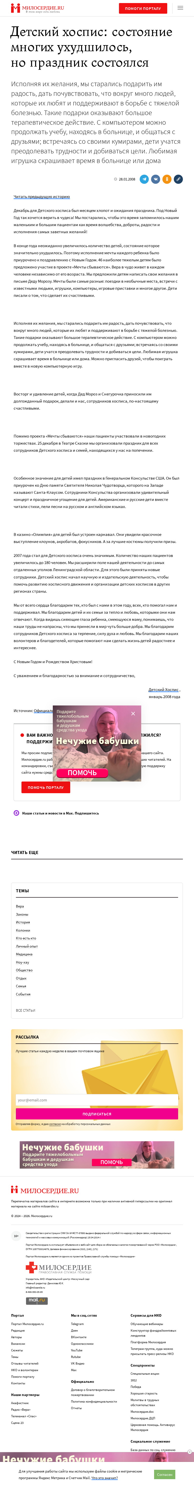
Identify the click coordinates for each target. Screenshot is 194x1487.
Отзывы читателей (24, 1363)
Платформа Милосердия (148, 1342)
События (23, 994)
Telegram (77, 1324)
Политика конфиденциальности (94, 1401)
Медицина (24, 954)
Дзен (74, 1330)
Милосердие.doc (142, 1411)
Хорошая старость (144, 1393)
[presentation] (97, 1100)
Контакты (18, 1383)
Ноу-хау (22, 962)
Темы (14, 1357)
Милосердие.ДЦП (143, 1418)
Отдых (21, 978)
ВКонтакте (78, 1337)
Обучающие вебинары (147, 1324)
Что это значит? (104, 1477)
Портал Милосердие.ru (27, 1324)
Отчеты (76, 1408)
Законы (22, 914)
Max (74, 1370)
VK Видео (77, 1363)
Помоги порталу (143, 8)
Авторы (16, 1337)
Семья (21, 986)
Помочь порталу (46, 787)
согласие (55, 1124)
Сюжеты (17, 1350)
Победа (136, 1387)
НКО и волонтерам (24, 1370)
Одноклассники (82, 1343)
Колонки (23, 930)
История (23, 922)
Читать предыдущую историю (42, 196)
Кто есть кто (26, 938)
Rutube (76, 1357)
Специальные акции (145, 1373)
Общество (24, 970)
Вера (20, 906)
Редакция (18, 1330)
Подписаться (97, 1113)
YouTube (76, 1350)
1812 (134, 1380)
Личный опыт (27, 946)
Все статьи (25, 1010)
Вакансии (18, 1343)
